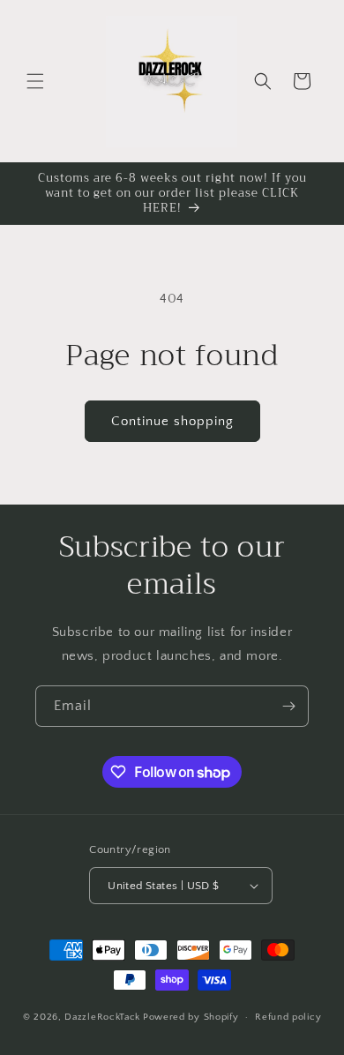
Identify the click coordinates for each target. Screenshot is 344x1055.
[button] (35, 81)
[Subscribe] (288, 706)
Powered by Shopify (191, 1017)
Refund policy (288, 1017)
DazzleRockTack (102, 1017)
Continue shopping (172, 421)
